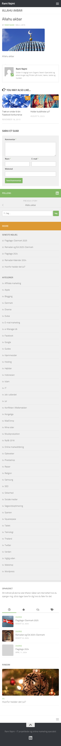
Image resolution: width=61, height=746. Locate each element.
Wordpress (9, 571)
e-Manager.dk (11, 329)
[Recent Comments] (37, 610)
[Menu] (57, 3)
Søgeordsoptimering (14, 506)
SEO (6, 486)
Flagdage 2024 (11, 253)
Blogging (8, 296)
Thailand (8, 538)
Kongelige (9, 414)
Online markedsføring (14, 447)
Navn (8, 159)
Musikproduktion (12, 434)
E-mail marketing (12, 322)
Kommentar (10, 139)
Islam (7, 381)
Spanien (8, 512)
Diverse (8, 309)
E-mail (34, 159)
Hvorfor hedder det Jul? (15, 267)
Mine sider (9, 427)
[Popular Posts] (23, 610)
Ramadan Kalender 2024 (15, 260)
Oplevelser (9, 453)
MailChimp (9, 421)
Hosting (8, 362)
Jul (6, 401)
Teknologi (9, 532)
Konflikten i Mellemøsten (16, 407)
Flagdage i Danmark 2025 (16, 240)
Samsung (9, 479)
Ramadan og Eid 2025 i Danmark (19, 247)
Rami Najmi (8, 3)
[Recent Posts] (9, 610)
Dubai (7, 316)
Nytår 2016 (9, 440)
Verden (8, 552)
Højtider (8, 368)
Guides (8, 349)
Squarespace (10, 519)
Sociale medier (11, 499)
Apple (7, 290)
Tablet (7, 525)
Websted (9, 169)
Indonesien (10, 375)
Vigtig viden (10, 558)
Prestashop (10, 460)
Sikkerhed (9, 493)
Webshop (9, 565)
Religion (8, 473)
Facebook (9, 335)
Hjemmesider (11, 355)
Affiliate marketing (13, 283)
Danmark (9, 303)
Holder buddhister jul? (40, 111)
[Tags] (52, 610)
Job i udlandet (11, 394)
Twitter (8, 545)
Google (8, 342)
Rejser (7, 466)
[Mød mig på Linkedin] (57, 193)
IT (5, 388)
